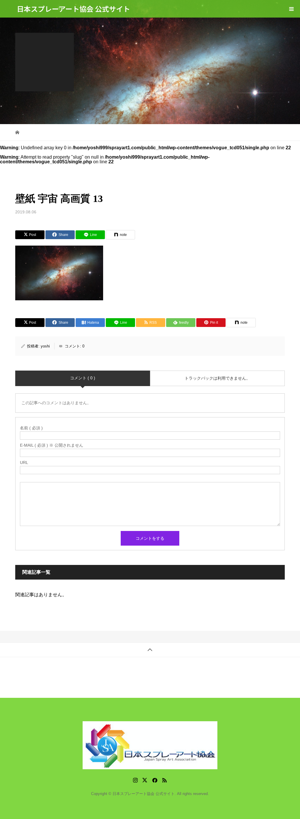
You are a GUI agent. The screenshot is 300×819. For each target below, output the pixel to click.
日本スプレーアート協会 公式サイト (73, 9)
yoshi (45, 346)
